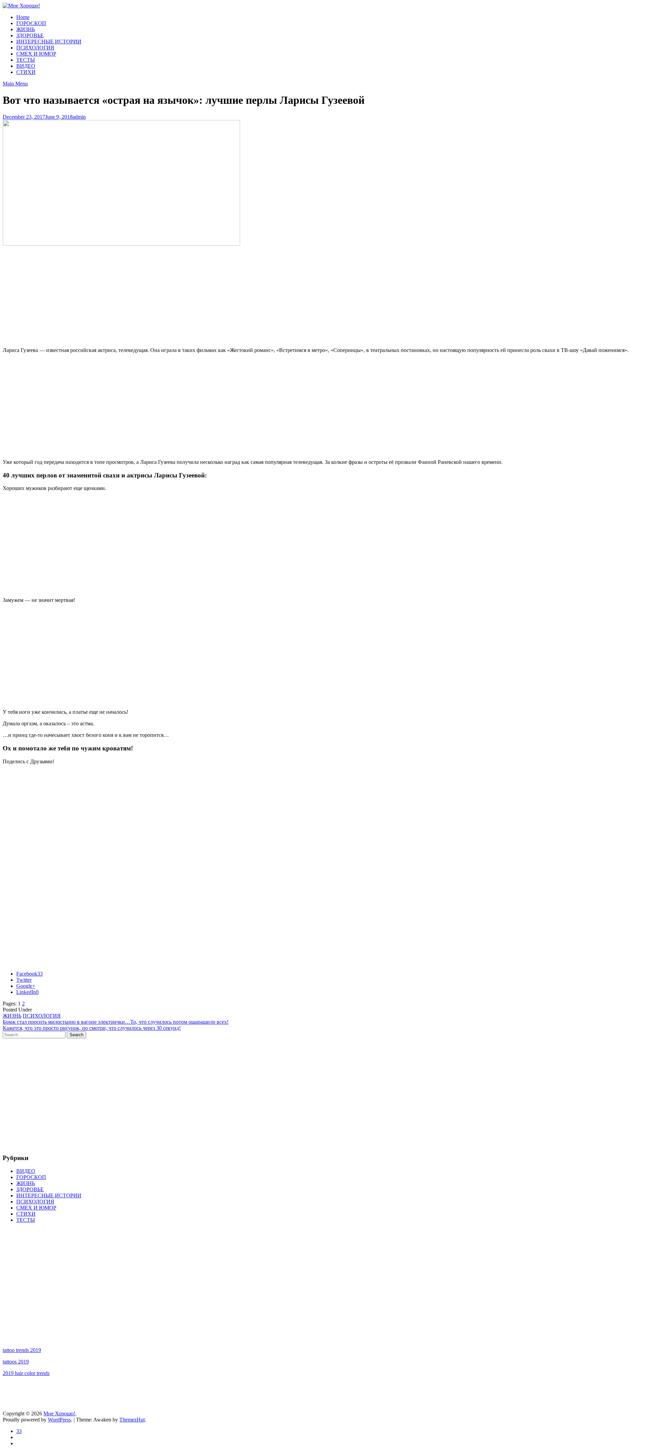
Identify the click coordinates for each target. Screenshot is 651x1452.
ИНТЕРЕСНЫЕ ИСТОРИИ (48, 41)
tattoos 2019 (16, 1362)
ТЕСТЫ (25, 60)
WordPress (59, 1419)
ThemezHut (132, 1419)
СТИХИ (26, 72)
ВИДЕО (25, 66)
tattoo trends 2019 (22, 1350)
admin (79, 117)
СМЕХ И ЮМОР (36, 54)
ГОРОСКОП (31, 23)
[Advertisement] (325, 294)
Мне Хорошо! (59, 1413)
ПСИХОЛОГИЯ (35, 48)
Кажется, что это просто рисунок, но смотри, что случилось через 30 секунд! (92, 1028)
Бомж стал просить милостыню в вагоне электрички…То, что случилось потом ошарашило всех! (116, 1022)
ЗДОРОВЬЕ (30, 35)
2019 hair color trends (26, 1373)
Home (22, 17)
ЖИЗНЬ (25, 29)
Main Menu (15, 83)
